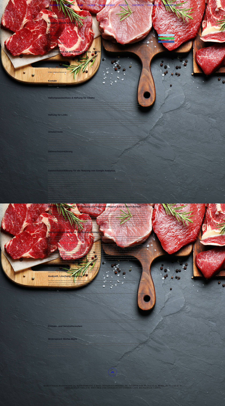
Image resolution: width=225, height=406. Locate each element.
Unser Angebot (107, 5)
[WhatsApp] (159, 38)
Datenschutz (154, 5)
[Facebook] (158, 42)
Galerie (91, 5)
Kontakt (123, 5)
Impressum (170, 5)
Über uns (68, 5)
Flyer (80, 5)
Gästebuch (138, 5)
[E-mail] (159, 35)
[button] (112, 372)
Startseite (54, 5)
